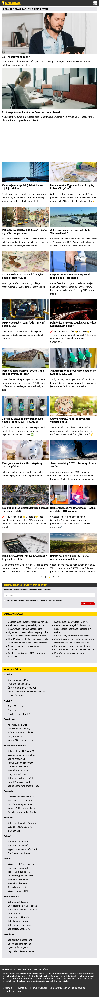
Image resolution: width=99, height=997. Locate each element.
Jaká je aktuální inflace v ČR (21, 751)
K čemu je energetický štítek (21, 732)
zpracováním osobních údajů (26, 600)
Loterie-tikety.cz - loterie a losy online (72, 635)
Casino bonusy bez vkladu (20, 943)
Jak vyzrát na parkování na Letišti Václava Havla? (70, 232)
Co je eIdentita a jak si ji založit (22, 906)
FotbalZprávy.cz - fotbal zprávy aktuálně (27, 635)
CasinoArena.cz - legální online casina (72, 625)
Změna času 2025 (16, 695)
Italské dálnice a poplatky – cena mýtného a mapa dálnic (69, 557)
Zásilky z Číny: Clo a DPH (19, 714)
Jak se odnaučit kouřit (18, 845)
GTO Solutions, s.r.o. (11, 991)
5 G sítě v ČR (14, 831)
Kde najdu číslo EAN (17, 725)
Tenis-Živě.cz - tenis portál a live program (27, 642)
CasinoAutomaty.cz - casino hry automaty (74, 639)
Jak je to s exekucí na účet (20, 778)
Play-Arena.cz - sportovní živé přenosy (72, 646)
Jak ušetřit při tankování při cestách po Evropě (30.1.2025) (73, 372)
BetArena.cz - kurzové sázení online (25, 629)
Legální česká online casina (21, 951)
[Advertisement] (49, 143)
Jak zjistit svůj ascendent (20, 940)
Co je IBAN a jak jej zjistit (19, 782)
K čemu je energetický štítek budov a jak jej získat (22, 187)
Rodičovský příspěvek (18, 868)
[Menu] (95, 3)
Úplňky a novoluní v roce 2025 (22, 687)
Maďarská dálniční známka (21, 800)
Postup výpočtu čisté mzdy (20, 762)
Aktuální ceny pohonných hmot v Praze (26, 691)
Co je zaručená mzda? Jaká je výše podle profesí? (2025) (22, 276)
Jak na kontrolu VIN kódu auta (22, 823)
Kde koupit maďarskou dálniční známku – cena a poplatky (25, 509)
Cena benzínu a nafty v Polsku (22, 812)
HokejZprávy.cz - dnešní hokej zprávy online (29, 639)
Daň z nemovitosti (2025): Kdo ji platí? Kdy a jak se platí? (24, 557)
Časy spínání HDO (16, 736)
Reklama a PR (8, 988)
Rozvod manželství (17, 887)
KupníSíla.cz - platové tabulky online (71, 622)
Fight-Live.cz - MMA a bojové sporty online (28, 632)
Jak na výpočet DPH (17, 759)
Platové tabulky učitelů (18, 766)
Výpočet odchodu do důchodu (22, 755)
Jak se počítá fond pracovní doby (23, 786)
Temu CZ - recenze (17, 706)
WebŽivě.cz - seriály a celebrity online (26, 625)
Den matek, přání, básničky (20, 875)
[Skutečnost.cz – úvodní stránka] (11, 3)
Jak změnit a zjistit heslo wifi (21, 925)
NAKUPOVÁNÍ (41, 9)
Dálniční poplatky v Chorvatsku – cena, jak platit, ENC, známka (73, 509)
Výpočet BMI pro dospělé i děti (22, 849)
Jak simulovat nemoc (18, 841)
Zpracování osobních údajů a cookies (67, 988)
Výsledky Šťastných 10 (18, 947)
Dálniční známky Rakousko (20, 804)
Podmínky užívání (38, 988)
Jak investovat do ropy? (16, 56)
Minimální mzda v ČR (18, 770)
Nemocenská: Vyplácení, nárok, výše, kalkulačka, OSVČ (72, 187)
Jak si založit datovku (18, 902)
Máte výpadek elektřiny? (19, 728)
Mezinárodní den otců (18, 879)
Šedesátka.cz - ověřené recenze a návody (28, 622)
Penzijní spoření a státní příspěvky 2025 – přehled (22, 465)
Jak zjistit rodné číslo (18, 921)
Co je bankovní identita (18, 917)
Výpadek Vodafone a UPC (20, 827)
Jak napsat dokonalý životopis (22, 909)
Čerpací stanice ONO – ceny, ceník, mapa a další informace (70, 276)
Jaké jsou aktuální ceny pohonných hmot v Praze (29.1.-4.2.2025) (22, 420)
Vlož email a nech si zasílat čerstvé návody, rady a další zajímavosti (27, 589)
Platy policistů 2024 (17, 774)
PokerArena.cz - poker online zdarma (72, 642)
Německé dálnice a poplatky (21, 808)
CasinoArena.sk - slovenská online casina (74, 649)
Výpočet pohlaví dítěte (18, 891)
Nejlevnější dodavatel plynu (21, 740)
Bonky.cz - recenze (17, 710)
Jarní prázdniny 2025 (18, 680)
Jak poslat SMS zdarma (19, 929)
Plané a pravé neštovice (19, 853)
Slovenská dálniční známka (21, 796)
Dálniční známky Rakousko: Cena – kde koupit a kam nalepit (73, 324)
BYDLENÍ (26, 9)
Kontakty (22, 988)
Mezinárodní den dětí (18, 883)
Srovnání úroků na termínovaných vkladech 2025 (70, 420)
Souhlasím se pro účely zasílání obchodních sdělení (34, 600)
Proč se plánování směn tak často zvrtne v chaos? (31, 112)
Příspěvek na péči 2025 (19, 684)
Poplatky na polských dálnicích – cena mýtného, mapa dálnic (24, 231)
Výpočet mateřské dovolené (21, 864)
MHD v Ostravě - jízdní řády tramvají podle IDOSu (23, 324)
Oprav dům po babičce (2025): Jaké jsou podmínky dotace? (23, 372)
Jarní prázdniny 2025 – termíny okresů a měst (73, 465)
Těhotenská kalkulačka (19, 872)
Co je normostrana (16, 913)
